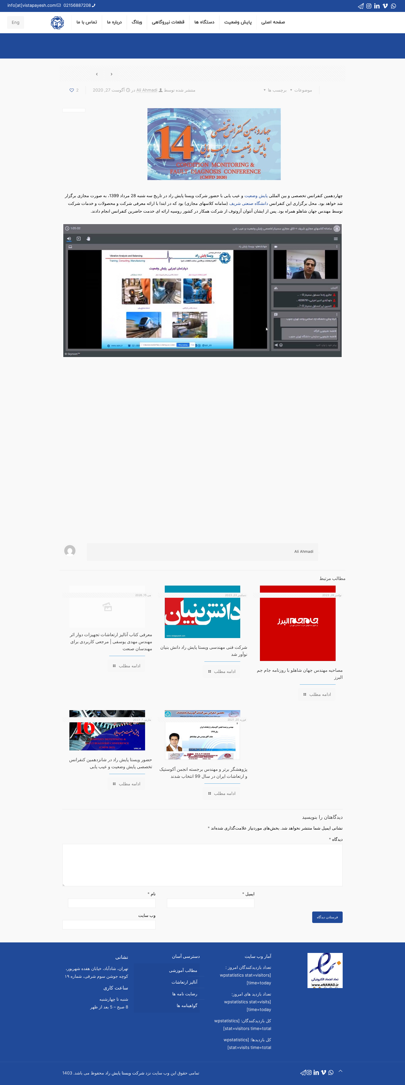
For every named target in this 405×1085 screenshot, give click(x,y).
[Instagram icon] (369, 5)
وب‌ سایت (147, 915)
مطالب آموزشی (183, 970)
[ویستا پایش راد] (57, 22)
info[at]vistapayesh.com (32, 5)
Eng (15, 22)
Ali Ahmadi (146, 90)
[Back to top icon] (340, 1071)
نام (151, 893)
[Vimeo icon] (385, 5)
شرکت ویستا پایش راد (124, 1072)
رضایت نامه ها (184, 993)
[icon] (361, 5)
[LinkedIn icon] (377, 5)
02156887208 (77, 5)
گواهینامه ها (187, 1005)
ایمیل (248, 893)
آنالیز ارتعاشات (184, 982)
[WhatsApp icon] (393, 5)
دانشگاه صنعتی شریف (248, 203)
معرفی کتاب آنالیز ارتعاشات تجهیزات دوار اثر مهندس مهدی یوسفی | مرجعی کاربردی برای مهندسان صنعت (111, 641)
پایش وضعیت (256, 195)
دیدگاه (336, 839)
